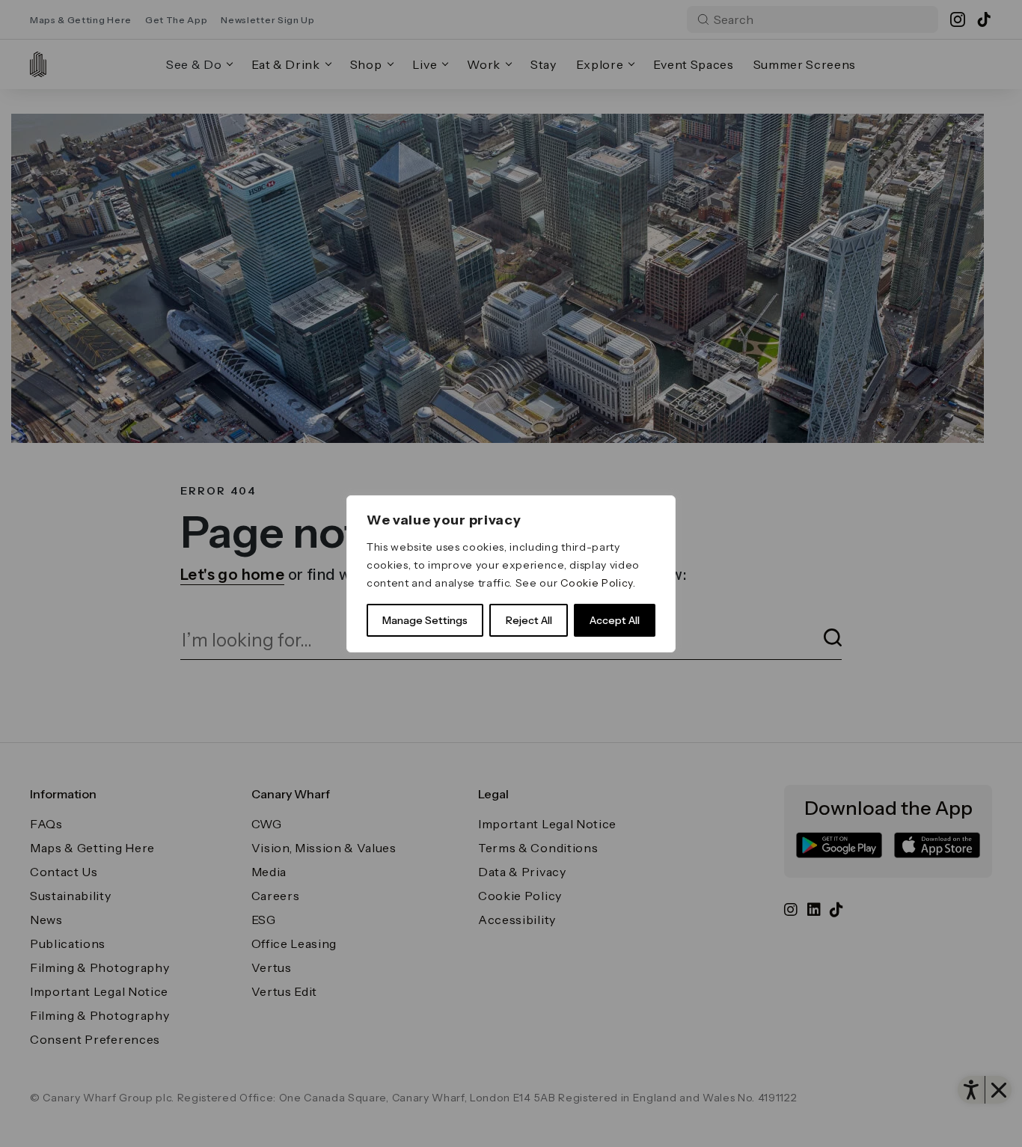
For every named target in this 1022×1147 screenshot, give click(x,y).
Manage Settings (425, 620)
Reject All (529, 620)
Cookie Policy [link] (596, 583)
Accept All (615, 620)
